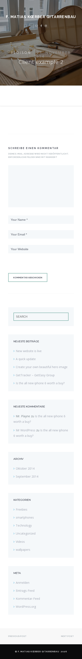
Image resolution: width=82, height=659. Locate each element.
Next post (67, 636)
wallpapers (23, 550)
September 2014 (27, 476)
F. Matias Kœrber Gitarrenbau (41, 17)
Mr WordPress (25, 430)
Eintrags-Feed (25, 591)
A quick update (26, 359)
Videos (20, 542)
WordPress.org (26, 607)
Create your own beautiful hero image (41, 367)
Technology (24, 525)
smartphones (25, 517)
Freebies (21, 509)
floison (21, 52)
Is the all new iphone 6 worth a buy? (40, 383)
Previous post (17, 636)
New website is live (29, 351)
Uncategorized (26, 533)
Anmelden (22, 583)
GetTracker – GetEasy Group (35, 375)
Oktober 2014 (25, 468)
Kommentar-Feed (28, 599)
